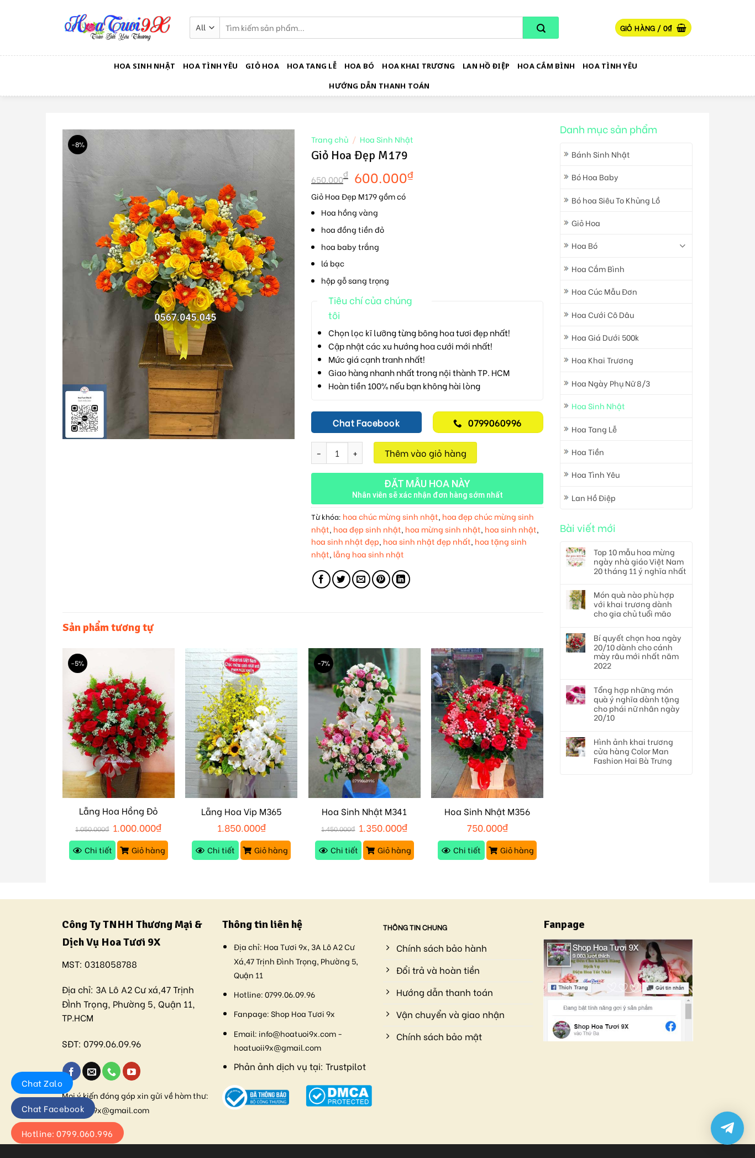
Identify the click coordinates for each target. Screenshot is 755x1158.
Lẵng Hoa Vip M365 (241, 811)
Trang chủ (329, 139)
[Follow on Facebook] (71, 1071)
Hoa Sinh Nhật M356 (487, 811)
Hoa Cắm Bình (546, 66)
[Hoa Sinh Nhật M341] (364, 723)
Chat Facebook (53, 1108)
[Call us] (111, 1071)
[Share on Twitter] (341, 579)
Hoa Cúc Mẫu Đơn (604, 291)
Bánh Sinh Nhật (601, 154)
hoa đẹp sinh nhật (367, 529)
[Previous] (63, 764)
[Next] (542, 764)
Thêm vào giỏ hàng (425, 452)
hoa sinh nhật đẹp (345, 541)
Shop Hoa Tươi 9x (303, 1013)
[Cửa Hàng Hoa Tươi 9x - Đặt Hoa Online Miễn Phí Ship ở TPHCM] (117, 27)
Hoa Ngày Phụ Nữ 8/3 (611, 383)
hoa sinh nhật (511, 529)
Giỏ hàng (148, 850)
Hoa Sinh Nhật (144, 66)
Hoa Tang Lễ (312, 66)
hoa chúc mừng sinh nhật (390, 516)
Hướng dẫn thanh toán (379, 86)
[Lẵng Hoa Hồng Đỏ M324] (118, 723)
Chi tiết (98, 850)
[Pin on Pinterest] (381, 579)
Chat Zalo (42, 1083)
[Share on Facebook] (321, 579)
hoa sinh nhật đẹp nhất (427, 541)
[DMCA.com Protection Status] (339, 1093)
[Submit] (541, 28)
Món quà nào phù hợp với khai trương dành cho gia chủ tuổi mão (634, 604)
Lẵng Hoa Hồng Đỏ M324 (118, 816)
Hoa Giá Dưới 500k (605, 337)
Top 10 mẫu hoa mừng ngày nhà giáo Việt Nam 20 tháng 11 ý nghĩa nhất (640, 561)
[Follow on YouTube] (132, 1071)
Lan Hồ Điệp (486, 66)
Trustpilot (346, 1066)
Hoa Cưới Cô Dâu (603, 314)
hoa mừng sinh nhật (443, 529)
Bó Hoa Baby (595, 176)
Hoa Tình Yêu (210, 66)
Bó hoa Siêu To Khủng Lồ (616, 200)
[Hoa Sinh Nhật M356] (487, 723)
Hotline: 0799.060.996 (67, 1133)
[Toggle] (682, 245)
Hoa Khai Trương (418, 66)
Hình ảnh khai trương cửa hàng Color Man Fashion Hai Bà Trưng (633, 751)
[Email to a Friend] (361, 579)
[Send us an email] (91, 1071)
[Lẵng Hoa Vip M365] (241, 723)
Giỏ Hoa (262, 66)
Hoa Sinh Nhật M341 (364, 811)
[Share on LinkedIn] (401, 579)
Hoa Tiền (588, 451)
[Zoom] (77, 425)
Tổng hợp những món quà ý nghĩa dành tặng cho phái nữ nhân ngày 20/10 (637, 703)
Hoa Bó (359, 66)
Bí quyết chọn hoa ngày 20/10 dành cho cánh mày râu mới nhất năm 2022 (637, 651)
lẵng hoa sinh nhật (368, 554)
